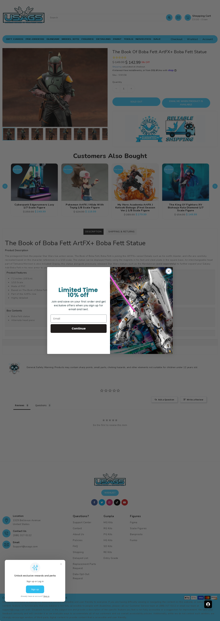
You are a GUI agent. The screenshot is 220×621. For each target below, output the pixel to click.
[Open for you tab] (208, 604)
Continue (79, 328)
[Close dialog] (169, 271)
